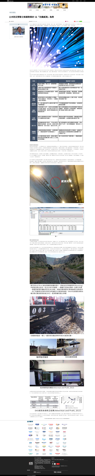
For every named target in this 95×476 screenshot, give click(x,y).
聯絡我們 (63, 459)
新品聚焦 (58, 10)
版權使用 (60, 459)
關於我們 (53, 459)
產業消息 (30, 10)
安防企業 (64, 10)
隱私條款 (58, 459)
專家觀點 (51, 10)
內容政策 (55, 459)
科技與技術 (37, 10)
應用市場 (44, 10)
